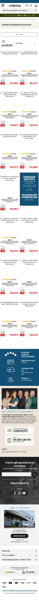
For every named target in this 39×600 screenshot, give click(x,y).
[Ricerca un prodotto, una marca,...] (35, 10)
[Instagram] (19, 493)
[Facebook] (15, 493)
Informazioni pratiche (16, 560)
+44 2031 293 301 (21, 439)
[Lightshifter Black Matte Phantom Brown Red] (29, 59)
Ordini (6, 551)
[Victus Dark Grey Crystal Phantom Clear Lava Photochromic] (29, 100)
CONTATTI (20, 431)
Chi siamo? (8, 555)
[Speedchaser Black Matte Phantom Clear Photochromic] (29, 142)
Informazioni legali (8, 590)
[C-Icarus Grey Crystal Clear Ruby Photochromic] (9, 59)
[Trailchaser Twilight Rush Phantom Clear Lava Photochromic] (29, 226)
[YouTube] (24, 493)
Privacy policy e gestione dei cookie (26, 590)
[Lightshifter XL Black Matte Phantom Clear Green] (9, 310)
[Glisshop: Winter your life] (15, 5)
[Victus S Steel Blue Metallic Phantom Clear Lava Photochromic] (9, 226)
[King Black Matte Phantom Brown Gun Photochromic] (9, 100)
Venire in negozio (19, 536)
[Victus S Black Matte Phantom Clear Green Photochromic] (29, 310)
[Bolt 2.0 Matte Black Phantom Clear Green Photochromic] (9, 268)
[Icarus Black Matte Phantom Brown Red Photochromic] (29, 268)
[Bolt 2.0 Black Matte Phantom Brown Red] (9, 142)
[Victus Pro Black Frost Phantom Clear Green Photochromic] (9, 184)
